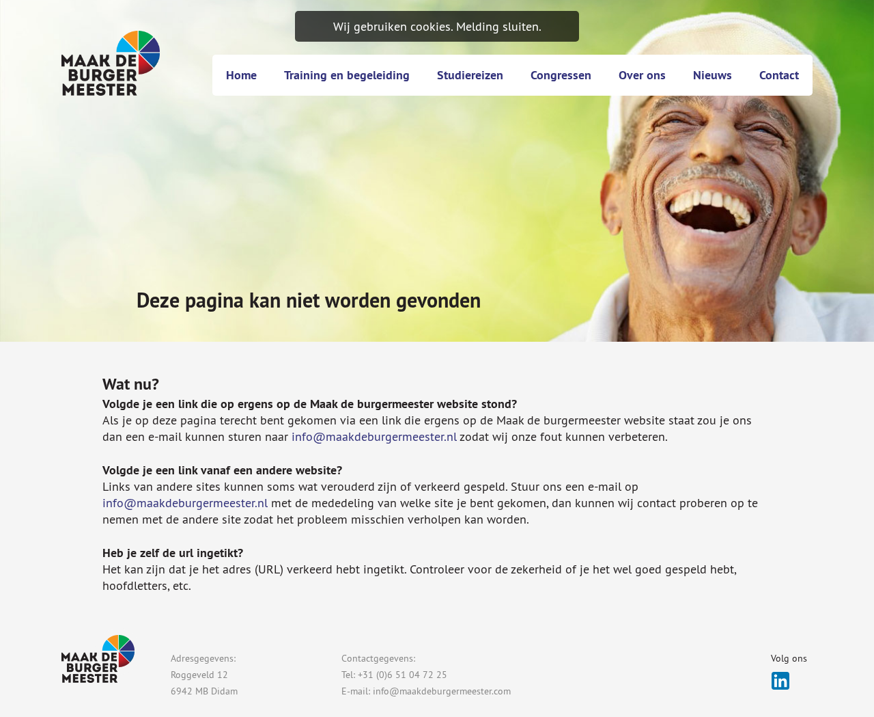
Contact (779, 75)
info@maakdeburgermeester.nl (374, 436)
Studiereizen (470, 75)
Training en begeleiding (347, 75)
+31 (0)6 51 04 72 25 (402, 674)
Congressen (561, 75)
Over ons (642, 75)
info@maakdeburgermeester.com (442, 691)
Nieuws (712, 75)
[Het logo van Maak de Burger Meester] (110, 63)
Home (241, 75)
